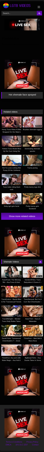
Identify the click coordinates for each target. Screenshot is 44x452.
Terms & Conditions (14, 442)
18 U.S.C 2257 (21, 445)
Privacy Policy (32, 442)
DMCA (8, 445)
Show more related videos (22, 216)
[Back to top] (36, 445)
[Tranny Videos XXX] (18, 5)
